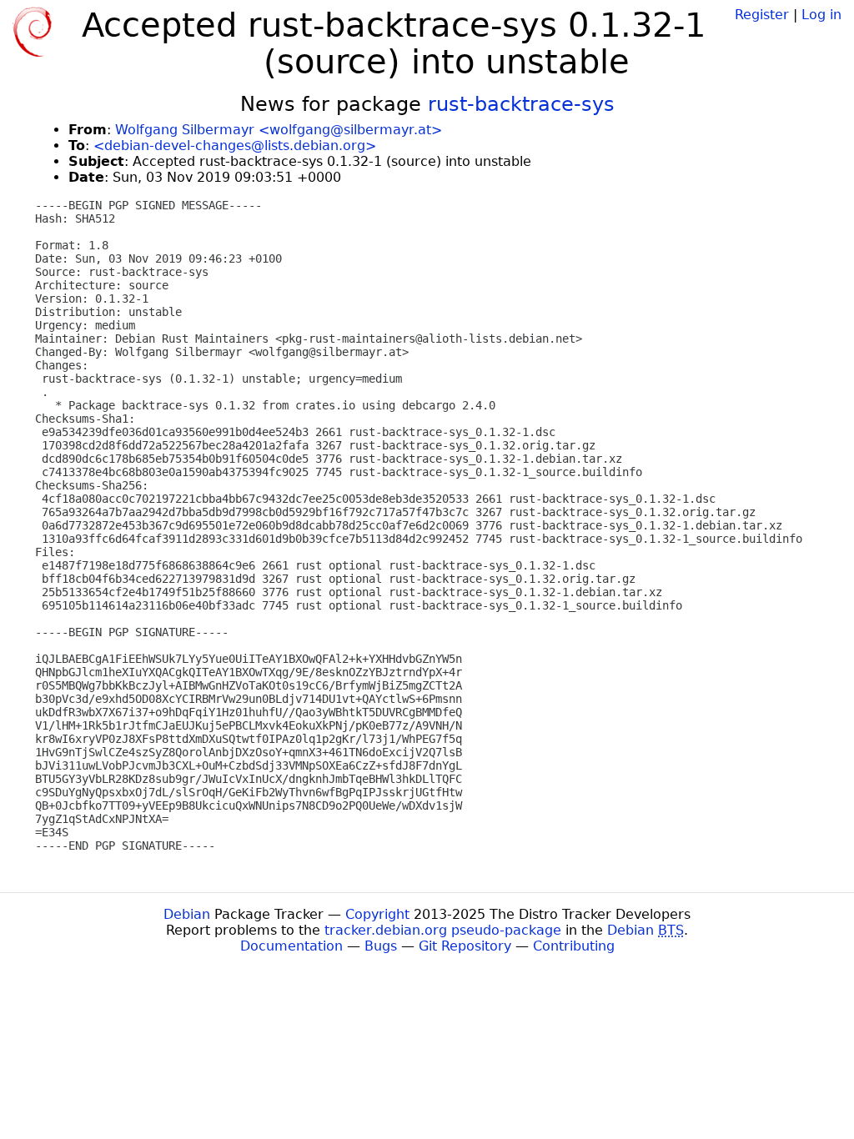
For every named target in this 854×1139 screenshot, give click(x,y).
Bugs (380, 946)
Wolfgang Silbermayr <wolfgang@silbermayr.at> (278, 130)
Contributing (574, 946)
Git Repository (465, 946)
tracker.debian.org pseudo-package (442, 930)
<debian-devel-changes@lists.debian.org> (234, 145)
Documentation (291, 946)
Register (762, 15)
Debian (186, 914)
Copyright (377, 914)
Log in (821, 15)
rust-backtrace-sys (521, 104)
